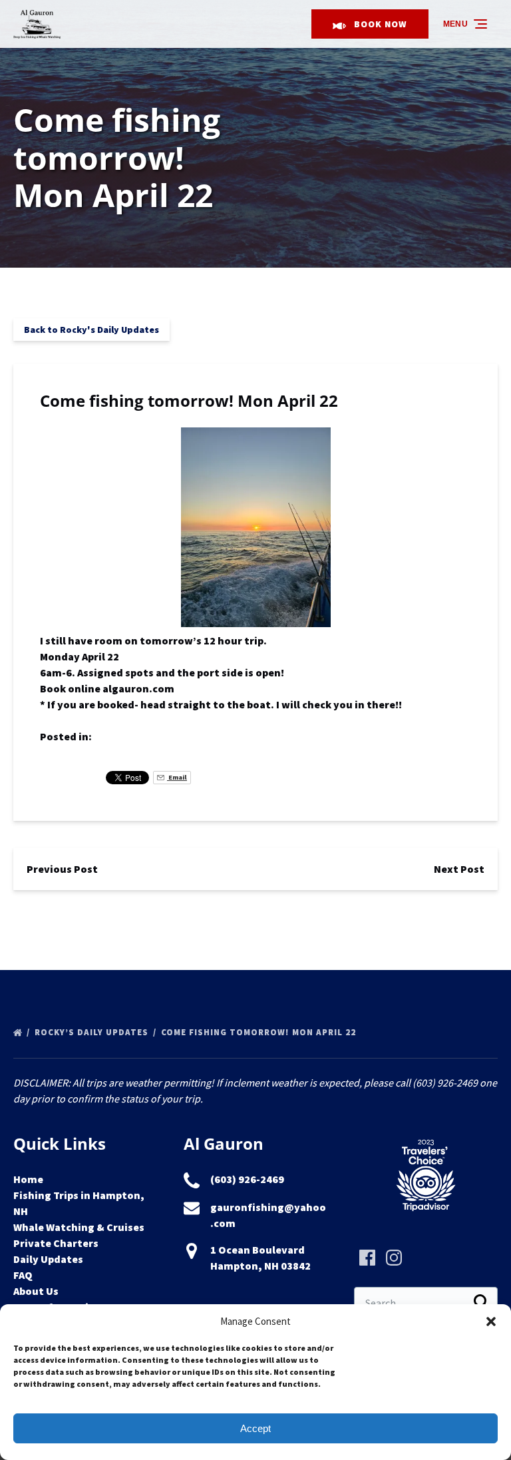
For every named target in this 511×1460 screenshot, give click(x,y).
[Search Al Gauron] (482, 1303)
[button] (491, 1321)
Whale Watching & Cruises (78, 1227)
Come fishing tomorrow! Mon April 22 (260, 1032)
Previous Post (62, 868)
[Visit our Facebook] (367, 1258)
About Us (36, 1291)
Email (177, 777)
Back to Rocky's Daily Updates (91, 330)
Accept (255, 1428)
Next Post (459, 868)
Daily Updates (48, 1259)
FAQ (23, 1275)
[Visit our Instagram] (394, 1258)
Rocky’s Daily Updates (93, 1032)
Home (28, 1179)
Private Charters (55, 1243)
